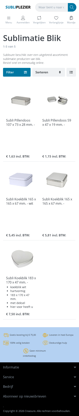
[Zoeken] (72, 7)
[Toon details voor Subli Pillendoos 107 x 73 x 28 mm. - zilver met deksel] (21, 101)
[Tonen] (71, 72)
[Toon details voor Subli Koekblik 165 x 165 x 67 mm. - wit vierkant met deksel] (21, 180)
